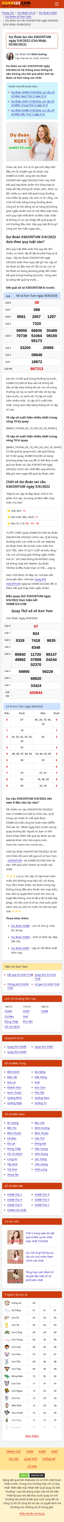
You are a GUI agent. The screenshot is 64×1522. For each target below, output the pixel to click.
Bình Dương (42, 1128)
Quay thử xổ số (14, 1038)
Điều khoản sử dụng (32, 1513)
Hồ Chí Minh (12, 1026)
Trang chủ (13, 1451)
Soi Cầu (14, 1459)
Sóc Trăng (41, 1159)
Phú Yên (28, 1021)
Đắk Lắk (12, 1077)
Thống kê (48, 1459)
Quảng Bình (14, 1097)
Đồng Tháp (11, 1021)
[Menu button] (57, 4)
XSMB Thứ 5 (42, 1199)
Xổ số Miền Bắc (14, 1186)
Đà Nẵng (40, 1072)
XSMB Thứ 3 (42, 1194)
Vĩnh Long (41, 1169)
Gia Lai (11, 1082)
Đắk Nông (41, 1077)
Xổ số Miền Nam (15, 1114)
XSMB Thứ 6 (14, 1205)
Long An (12, 1159)
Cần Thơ (40, 1138)
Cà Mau (9, 1016)
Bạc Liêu (40, 1122)
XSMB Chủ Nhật (16, 1210)
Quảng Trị (41, 1103)
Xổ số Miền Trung (15, 1063)
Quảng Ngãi (14, 1103)
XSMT (26, 1011)
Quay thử (30, 1459)
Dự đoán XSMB (20, 925)
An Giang (12, 1122)
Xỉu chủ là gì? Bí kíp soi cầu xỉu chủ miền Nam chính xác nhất (40, 1256)
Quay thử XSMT (44, 1046)
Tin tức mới (11, 1221)
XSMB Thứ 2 (14, 1194)
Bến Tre (11, 1128)
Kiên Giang (41, 1153)
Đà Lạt (11, 1143)
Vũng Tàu (13, 1174)
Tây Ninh (12, 1164)
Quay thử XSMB (16, 1046)
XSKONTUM (15, 860)
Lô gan (32, 1466)
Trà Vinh (12, 1169)
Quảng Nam (42, 1097)
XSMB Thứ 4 (14, 1199)
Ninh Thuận (14, 1092)
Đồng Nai (40, 1143)
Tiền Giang (41, 1164)
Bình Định (13, 1072)
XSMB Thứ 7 (42, 1205)
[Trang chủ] (16, 4)
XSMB (44, 1011)
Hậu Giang (41, 1148)
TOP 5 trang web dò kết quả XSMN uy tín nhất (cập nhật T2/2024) (40, 1237)
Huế (25, 1016)
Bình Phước (14, 1133)
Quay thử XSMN (16, 1052)
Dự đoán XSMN (20, 937)
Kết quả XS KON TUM (20, 974)
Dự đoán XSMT (20, 948)
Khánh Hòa (14, 1087)
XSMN (8, 1011)
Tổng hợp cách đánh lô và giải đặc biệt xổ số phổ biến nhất (40, 1276)
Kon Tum (40, 1087)
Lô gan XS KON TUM (47, 984)
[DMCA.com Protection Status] (32, 1475)
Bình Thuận (42, 1133)
